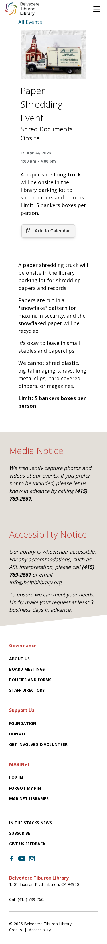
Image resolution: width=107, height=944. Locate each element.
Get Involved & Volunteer (38, 744)
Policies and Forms (30, 679)
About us (19, 658)
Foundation (22, 723)
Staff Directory (27, 690)
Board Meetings (27, 669)
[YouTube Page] (21, 858)
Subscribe (19, 833)
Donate (17, 734)
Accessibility (40, 929)
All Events (30, 21)
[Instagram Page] (32, 858)
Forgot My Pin (25, 788)
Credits (15, 929)
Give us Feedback (27, 843)
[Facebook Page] (11, 858)
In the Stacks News (30, 822)
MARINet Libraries (29, 798)
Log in (16, 777)
